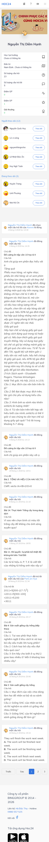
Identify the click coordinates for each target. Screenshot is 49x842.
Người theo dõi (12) (11, 120)
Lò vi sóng (14, 138)
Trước (8, 771)
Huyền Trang (15, 184)
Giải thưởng (9, 109)
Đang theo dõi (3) (10, 176)
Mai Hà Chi (14, 202)
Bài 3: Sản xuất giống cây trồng (19, 685)
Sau (22, 771)
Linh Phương (15, 193)
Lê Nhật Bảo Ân (17, 157)
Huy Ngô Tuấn (16, 166)
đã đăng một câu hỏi (25, 242)
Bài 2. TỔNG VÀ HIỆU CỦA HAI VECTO (23, 479)
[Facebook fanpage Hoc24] (17, 818)
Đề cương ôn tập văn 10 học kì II (20, 254)
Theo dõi (38, 129)
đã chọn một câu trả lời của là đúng (25, 226)
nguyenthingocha (17, 147)
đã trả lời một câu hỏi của (25, 577)
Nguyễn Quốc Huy (18, 128)
